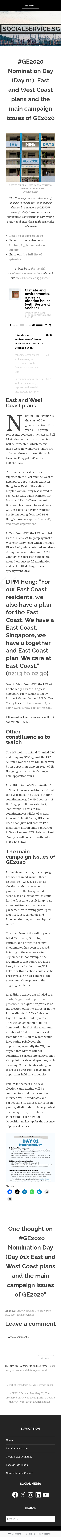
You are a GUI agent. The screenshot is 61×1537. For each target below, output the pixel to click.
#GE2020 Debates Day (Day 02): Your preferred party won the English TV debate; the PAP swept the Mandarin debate (30, 1397)
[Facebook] (15, 1494)
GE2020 (34, 192)
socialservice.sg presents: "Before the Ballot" (38, 315)
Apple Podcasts (31, 245)
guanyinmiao (44, 185)
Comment (46, 1358)
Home (9, 1440)
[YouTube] (45, 1494)
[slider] (22, 325)
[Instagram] (30, 1494)
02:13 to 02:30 (27, 673)
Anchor (14, 245)
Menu (32, 5)
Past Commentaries (17, 1448)
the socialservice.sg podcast (32, 278)
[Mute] (33, 325)
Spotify (14, 249)
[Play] (10, 325)
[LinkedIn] (38, 1494)
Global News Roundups (19, 1456)
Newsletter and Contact (19, 1473)
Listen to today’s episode (26, 235)
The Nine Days (36, 188)
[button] (30, 341)
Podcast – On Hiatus (17, 1464)
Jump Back (45, 325)
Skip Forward (50, 325)
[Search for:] (30, 1519)
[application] (30, 325)
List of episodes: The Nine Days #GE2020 (31, 1385)
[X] (22, 1494)
